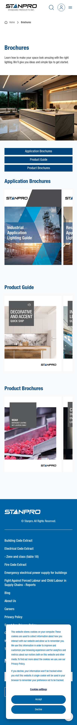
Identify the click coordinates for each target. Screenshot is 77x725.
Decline (38, 709)
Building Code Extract (18, 540)
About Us (10, 601)
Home (11, 22)
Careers (9, 609)
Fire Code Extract (15, 564)
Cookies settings (38, 689)
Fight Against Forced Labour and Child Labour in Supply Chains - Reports (35, 583)
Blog (7, 593)
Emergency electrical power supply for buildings (35, 572)
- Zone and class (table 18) (21, 556)
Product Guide (38, 159)
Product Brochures (38, 168)
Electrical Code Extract (18, 548)
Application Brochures (38, 151)
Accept (38, 699)
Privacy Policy (13, 617)
